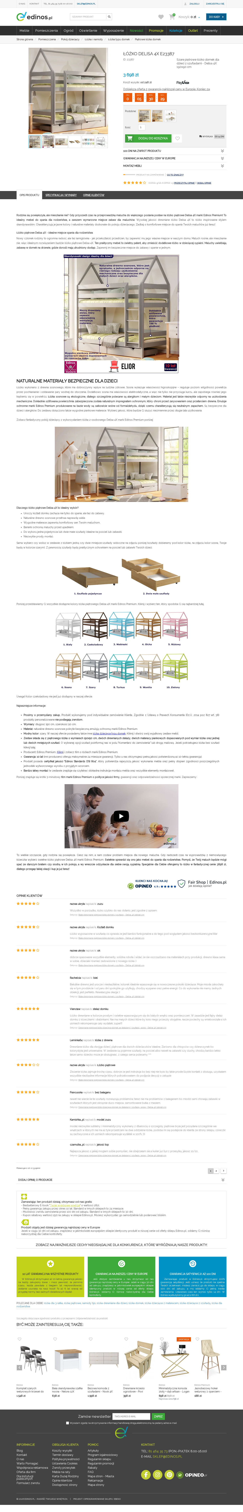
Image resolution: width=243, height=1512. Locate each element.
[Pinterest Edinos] (169, 1475)
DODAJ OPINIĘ (204, 183)
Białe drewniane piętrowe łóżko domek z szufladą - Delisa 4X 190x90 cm (111, 915)
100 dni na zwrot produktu (142, 150)
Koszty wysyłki (62, 1450)
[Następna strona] (223, 1170)
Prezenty (211, 30)
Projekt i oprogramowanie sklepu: (97, 1499)
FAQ (91, 1472)
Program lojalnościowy (103, 1455)
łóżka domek (136, 1303)
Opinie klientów (62, 1480)
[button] (109, 16)
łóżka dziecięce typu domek (109, 733)
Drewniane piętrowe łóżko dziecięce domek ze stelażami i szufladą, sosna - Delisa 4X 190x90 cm (122, 1028)
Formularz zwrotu (28, 1483)
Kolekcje (175, 30)
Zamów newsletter (94, 1416)
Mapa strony (96, 1485)
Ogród (68, 30)
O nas (22, 3)
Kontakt (34, 3)
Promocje (156, 30)
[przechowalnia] (163, 17)
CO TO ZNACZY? (175, 175)
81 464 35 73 (158, 1451)
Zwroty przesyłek (63, 1467)
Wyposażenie (113, 30)
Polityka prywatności (66, 1459)
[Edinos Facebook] (146, 1475)
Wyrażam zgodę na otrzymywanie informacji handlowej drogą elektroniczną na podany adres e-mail (123, 1423)
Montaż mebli (132, 165)
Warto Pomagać (27, 1463)
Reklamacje (95, 1480)
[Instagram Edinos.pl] (157, 1475)
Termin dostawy (62, 1455)
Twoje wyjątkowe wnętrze (65, 1205)
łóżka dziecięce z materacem (162, 1303)
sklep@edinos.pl (86, 3)
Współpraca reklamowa (32, 1467)
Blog (20, 1450)
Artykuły (93, 1450)
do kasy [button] (214, 17)
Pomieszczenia (46, 30)
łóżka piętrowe (72, 1303)
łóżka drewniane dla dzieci (112, 1303)
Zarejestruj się (215, 3)
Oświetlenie (88, 30)
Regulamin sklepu (99, 1459)
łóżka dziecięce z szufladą (195, 1303)
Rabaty (92, 1467)
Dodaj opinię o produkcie (35, 1179)
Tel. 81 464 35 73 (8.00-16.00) (58, 3)
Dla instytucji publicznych (25, 1477)
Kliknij (60, 752)
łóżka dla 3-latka (53, 1303)
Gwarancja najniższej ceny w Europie (149, 158)
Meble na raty (61, 1472)
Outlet (193, 30)
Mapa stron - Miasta (101, 1476)
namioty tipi (89, 1303)
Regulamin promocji (101, 1463)
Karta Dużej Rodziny (65, 1476)
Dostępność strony (64, 1485)
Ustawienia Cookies (65, 1463)
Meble (24, 30)
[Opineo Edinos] (191, 1475)
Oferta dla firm (26, 1472)
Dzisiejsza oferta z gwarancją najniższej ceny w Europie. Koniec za (166, 89)
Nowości (136, 30)
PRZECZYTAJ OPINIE (184, 183)
